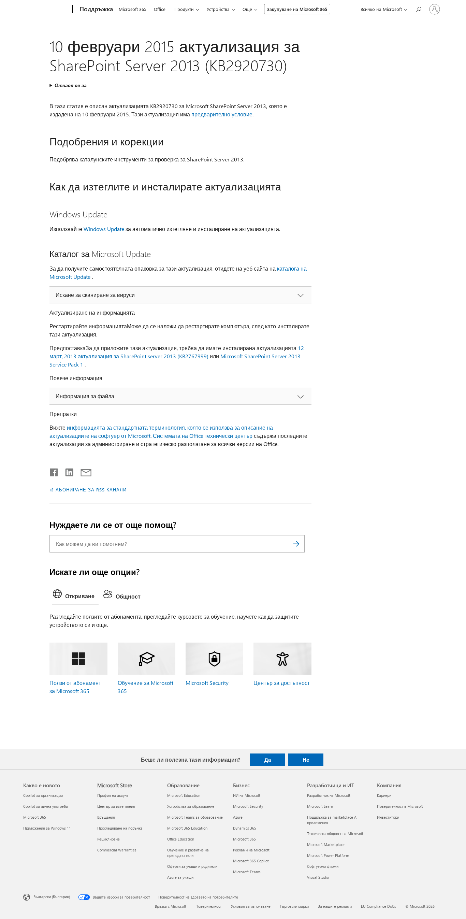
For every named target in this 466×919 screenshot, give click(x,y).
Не (306, 759)
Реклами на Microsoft (251, 849)
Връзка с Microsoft (170, 906)
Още (247, 9)
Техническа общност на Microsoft (335, 833)
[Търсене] (296, 543)
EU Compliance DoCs (378, 906)
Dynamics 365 (244, 828)
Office (159, 9)
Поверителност (208, 906)
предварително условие (221, 114)
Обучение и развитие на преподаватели (188, 852)
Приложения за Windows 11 (47, 828)
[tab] (75, 595)
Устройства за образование (190, 806)
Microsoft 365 (132, 9)
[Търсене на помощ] (418, 8)
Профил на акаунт (112, 795)
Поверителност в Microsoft (400, 806)
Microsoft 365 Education (187, 828)
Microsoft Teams (247, 871)
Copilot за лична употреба (45, 806)
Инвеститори (388, 817)
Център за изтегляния (116, 806)
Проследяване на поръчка (120, 828)
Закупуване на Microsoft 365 (297, 9)
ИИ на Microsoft (246, 795)
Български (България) (51, 896)
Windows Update (104, 228)
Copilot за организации (43, 795)
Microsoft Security (207, 682)
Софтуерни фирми (322, 866)
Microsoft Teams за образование (195, 817)
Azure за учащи (180, 877)
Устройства (218, 9)
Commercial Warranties (116, 849)
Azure (238, 817)
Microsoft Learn (320, 806)
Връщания (106, 817)
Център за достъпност (281, 682)
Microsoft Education (183, 795)
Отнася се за (71, 85)
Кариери (384, 795)
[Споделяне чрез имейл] (82, 471)
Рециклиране (108, 839)
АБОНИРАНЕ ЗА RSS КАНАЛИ (91, 489)
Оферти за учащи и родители (192, 866)
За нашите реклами (335, 906)
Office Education (180, 839)
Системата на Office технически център (202, 435)
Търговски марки (294, 906)
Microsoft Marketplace (326, 844)
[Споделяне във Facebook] (54, 471)
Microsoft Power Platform (328, 855)
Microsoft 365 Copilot (251, 860)
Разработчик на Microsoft (328, 795)
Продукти (184, 9)
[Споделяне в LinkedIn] (66, 471)
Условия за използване (251, 906)
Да (267, 759)
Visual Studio (318, 877)
